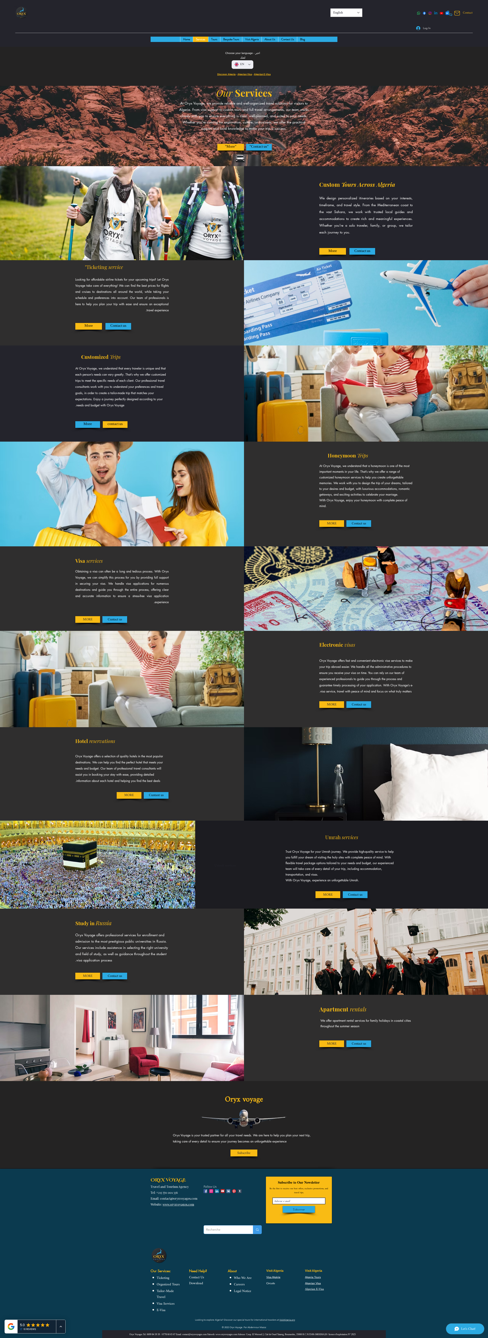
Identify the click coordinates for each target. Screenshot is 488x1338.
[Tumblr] (240, 1191)
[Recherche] (257, 1229)
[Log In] (416, 28)
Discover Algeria (226, 74)
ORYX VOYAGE (168, 1180)
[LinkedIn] (436, 13)
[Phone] (449, 13)
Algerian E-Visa (262, 74)
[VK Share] (228, 1191)
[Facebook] (424, 13)
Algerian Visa (245, 74)
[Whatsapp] (419, 13)
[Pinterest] (234, 1191)
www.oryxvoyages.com (178, 1204)
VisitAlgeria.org (287, 1319)
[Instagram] (430, 13)
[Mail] (457, 13)
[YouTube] (441, 13)
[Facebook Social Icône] (205, 1191)
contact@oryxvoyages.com (194, 1334)
